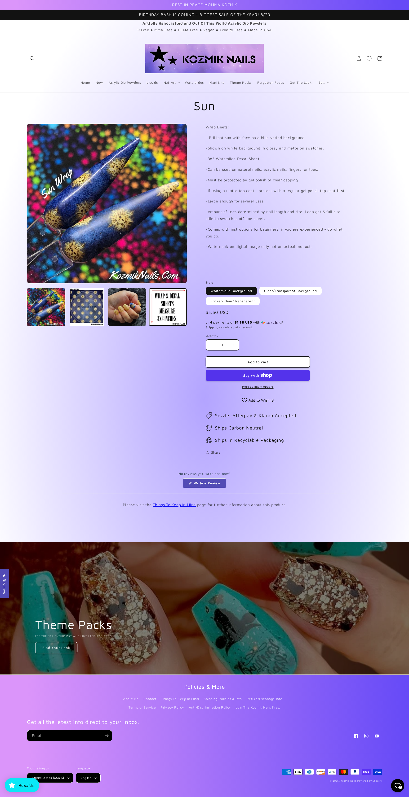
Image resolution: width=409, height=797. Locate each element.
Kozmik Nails (348, 780)
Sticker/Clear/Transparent (232, 301)
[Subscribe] (107, 735)
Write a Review (209, 484)
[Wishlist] (369, 58)
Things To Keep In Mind (174, 505)
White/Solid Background (231, 291)
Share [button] (216, 452)
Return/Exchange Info (264, 699)
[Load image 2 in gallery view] (86, 307)
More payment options (258, 386)
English (86, 777)
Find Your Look (56, 648)
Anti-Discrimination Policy (210, 707)
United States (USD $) (48, 777)
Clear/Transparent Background (290, 291)
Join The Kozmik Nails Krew (258, 707)
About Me (131, 699)
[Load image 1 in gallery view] (46, 307)
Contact (149, 699)
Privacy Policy (172, 707)
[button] (32, 58)
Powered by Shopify (369, 780)
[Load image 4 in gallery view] (168, 307)
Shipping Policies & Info (223, 699)
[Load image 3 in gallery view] (127, 307)
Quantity (212, 335)
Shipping (212, 327)
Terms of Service (142, 707)
